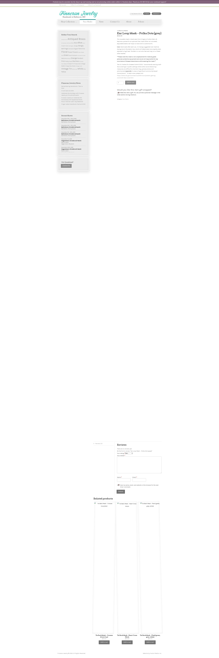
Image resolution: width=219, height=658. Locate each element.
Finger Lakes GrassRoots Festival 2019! (73, 104)
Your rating (121, 453)
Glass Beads (81, 52)
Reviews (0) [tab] (98, 443)
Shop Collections (68, 22)
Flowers (75, 52)
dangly (76, 46)
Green (66, 55)
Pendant (80, 58)
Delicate (70, 49)
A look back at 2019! (67, 90)
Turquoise (77, 64)
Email (134, 477)
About (128, 22)
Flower (70, 52)
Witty (84, 69)
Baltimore (69, 43)
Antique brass (64, 39)
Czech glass (71, 46)
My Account (62, 5)
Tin (73, 64)
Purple (70, 61)
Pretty (67, 61)
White (80, 69)
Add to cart (130, 82)
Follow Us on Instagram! (77, 5)
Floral (64, 51)
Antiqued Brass (76, 38)
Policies (141, 22)
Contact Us (115, 22)
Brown (83, 43)
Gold (62, 55)
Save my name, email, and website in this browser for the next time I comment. (139, 486)
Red (74, 61)
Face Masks (87, 22)
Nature (63, 58)
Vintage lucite (79, 66)
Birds (72, 43)
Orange (74, 58)
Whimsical (74, 69)
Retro (77, 61)
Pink (63, 61)
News (101, 22)
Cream (63, 46)
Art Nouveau (63, 43)
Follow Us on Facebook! (94, 5)
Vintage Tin (66, 69)
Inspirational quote (81, 55)
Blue (80, 42)
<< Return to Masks (122, 30)
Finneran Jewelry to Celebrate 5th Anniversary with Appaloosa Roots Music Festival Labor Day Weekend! (72, 99)
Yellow (63, 72)
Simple (69, 64)
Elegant (75, 49)
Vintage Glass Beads (70, 66)
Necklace (68, 58)
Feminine (82, 49)
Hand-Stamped (73, 55)
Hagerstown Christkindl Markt (71, 141)
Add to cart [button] (104, 642)
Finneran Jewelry (78, 13)
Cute (67, 46)
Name (119, 477)
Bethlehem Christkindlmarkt (70, 120)
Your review (121, 455)
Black (76, 43)
